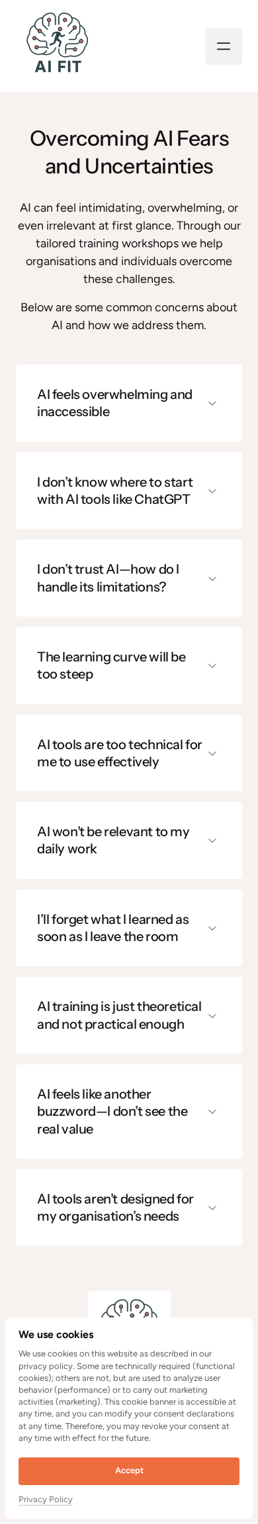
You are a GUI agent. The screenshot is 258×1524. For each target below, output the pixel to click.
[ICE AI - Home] (57, 46)
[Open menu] (223, 46)
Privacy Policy (46, 1500)
